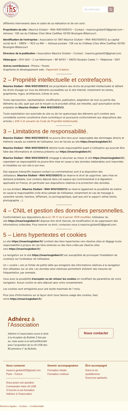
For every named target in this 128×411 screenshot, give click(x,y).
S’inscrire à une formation (20, 390)
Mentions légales (8, 406)
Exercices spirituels (96, 377)
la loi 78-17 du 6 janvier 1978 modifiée (68, 217)
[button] (121, 9)
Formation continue (58, 374)
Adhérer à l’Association (19, 394)
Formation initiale (57, 370)
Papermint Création (57, 69)
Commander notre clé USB (21, 386)
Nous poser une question (20, 382)
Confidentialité (37, 406)
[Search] (111, 9)
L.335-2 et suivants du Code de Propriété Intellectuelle (45, 121)
